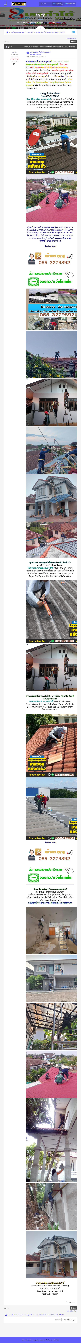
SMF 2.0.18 (25, 1340)
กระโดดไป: (58, 1320)
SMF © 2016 (32, 1340)
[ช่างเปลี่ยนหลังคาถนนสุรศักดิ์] (50, 265)
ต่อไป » (75, 38)
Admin (14, 52)
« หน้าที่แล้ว (69, 38)
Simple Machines (40, 1340)
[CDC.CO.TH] (18, 4)
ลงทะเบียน (60, 23)
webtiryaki (55, 1340)
